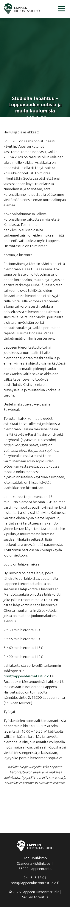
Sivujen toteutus (35, 897)
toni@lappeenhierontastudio (26, 676)
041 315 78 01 (35, 878)
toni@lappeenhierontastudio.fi (35, 883)
